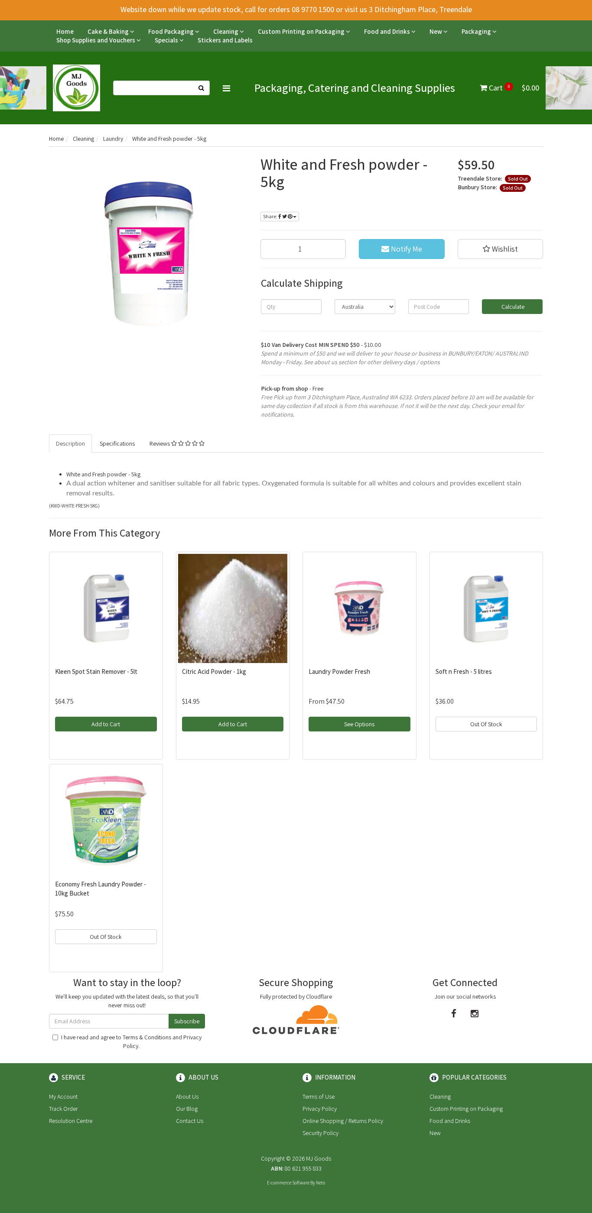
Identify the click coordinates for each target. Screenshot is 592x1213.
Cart (513, 88)
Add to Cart (105, 724)
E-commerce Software (288, 1183)
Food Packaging (171, 31)
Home (65, 31)
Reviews (160, 443)
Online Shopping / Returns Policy (343, 1121)
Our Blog (187, 1109)
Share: (270, 216)
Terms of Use (319, 1096)
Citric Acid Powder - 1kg (214, 671)
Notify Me (405, 249)
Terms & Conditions (147, 1037)
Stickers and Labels (225, 40)
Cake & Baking (109, 31)
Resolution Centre (70, 1121)
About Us (187, 1096)
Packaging (477, 31)
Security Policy (320, 1133)
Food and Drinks (387, 31)
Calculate (512, 307)
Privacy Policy (320, 1109)
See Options (359, 724)
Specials (167, 40)
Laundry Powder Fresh (339, 671)
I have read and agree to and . (131, 1041)
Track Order (63, 1109)
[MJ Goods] (76, 87)
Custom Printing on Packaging (302, 31)
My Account (63, 1096)
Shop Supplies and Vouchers (96, 40)
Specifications (117, 443)
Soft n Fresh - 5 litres (464, 671)
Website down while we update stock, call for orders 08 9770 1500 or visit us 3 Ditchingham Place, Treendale (296, 9)
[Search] (201, 88)
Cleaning (226, 31)
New (436, 31)
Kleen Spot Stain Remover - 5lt (96, 671)
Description (70, 443)
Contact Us (189, 1121)
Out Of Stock (486, 724)
